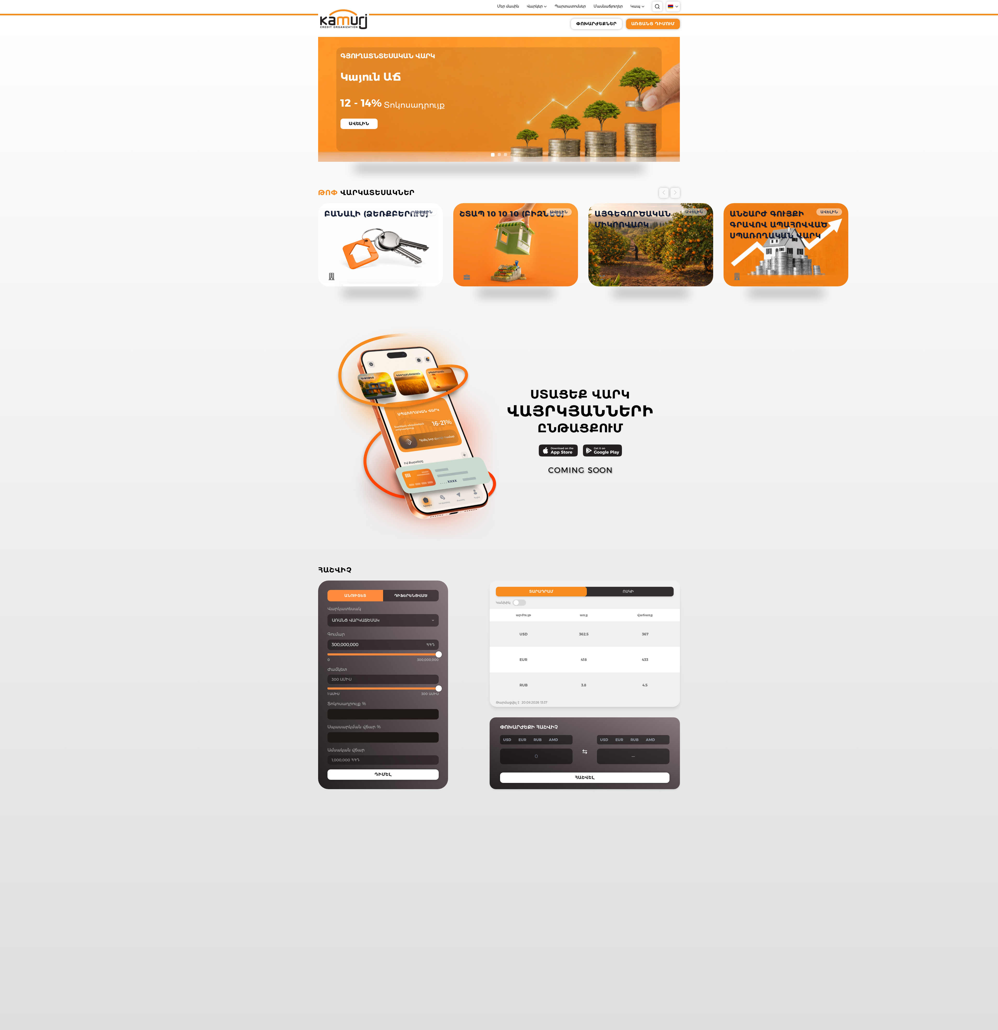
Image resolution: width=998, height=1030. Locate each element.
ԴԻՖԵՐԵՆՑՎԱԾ (411, 595)
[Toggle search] (657, 6)
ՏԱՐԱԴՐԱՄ (541, 591)
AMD (553, 739)
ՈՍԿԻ (628, 591)
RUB (538, 739)
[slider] (439, 654)
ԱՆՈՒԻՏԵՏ (355, 595)
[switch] (519, 603)
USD (507, 739)
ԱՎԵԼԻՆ (423, 212)
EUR (522, 739)
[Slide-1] (492, 154)
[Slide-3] (505, 154)
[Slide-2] (499, 155)
